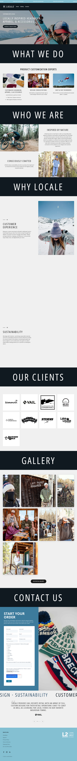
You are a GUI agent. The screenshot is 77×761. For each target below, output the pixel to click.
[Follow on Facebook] (4, 752)
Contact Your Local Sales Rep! (7, 1)
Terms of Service (6, 742)
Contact (27, 6)
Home (17, 6)
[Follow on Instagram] (7, 752)
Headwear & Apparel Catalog (10, 26)
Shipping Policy (6, 744)
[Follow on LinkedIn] (10, 752)
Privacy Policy (6, 739)
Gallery (22, 6)
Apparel (4, 737)
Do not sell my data (7, 746)
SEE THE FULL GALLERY (38, 581)
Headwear (5, 735)
